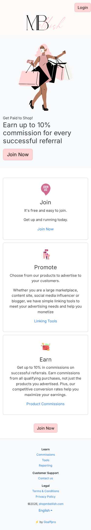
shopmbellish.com (51, 504)
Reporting (45, 465)
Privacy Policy (46, 496)
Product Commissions (45, 404)
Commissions (45, 454)
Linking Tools (45, 321)
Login (83, 7)
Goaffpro (50, 522)
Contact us (45, 478)
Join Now (18, 154)
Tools (45, 460)
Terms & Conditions (45, 491)
